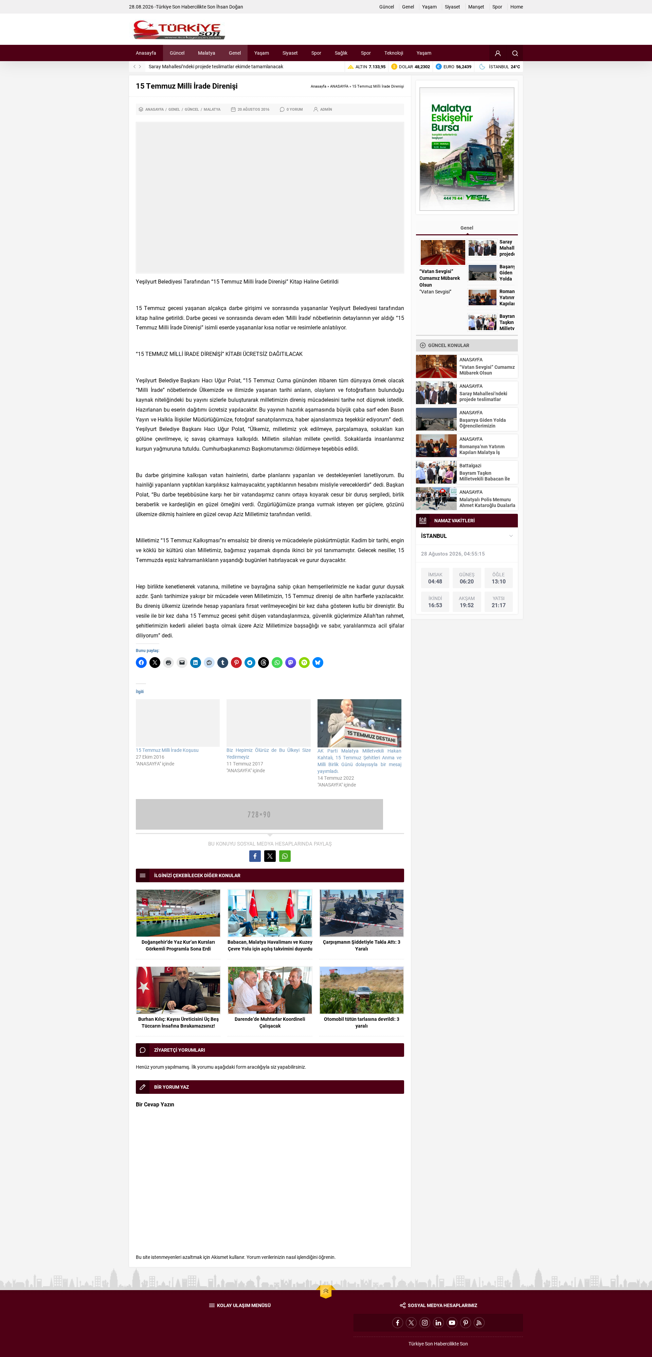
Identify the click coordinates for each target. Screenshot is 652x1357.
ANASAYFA (339, 86)
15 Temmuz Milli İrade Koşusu (167, 750)
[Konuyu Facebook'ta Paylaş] (255, 856)
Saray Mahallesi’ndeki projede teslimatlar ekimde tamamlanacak (484, 399)
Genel (174, 109)
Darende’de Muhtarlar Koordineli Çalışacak (270, 1022)
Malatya (212, 109)
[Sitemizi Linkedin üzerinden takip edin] (438, 1323)
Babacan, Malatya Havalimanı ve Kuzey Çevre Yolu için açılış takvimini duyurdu (270, 945)
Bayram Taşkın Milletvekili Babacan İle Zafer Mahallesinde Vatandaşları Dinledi (484, 481)
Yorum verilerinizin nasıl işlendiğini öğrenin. (291, 1257)
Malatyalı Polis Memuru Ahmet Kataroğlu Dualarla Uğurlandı (487, 505)
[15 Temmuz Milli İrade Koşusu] (178, 722)
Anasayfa (318, 86)
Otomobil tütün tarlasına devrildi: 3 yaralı (361, 1022)
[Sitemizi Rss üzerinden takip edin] (479, 1323)
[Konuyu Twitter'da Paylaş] (270, 856)
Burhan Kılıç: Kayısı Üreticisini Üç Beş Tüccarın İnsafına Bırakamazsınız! (178, 1022)
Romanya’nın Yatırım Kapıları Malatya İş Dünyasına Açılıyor (482, 452)
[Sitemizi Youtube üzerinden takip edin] (452, 1323)
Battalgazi (470, 465)
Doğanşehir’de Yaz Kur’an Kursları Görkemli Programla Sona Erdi (178, 945)
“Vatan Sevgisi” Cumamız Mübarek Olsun (439, 278)
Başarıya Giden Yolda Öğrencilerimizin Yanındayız (200, 66)
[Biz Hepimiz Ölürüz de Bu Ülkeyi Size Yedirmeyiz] (268, 722)
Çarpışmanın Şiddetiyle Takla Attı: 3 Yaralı (361, 945)
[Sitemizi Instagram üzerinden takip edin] (425, 1323)
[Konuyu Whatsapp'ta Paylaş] (285, 856)
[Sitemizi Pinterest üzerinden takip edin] (465, 1323)
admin (326, 109)
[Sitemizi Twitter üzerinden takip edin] (411, 1323)
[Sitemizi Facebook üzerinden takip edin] (398, 1323)
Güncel (192, 109)
